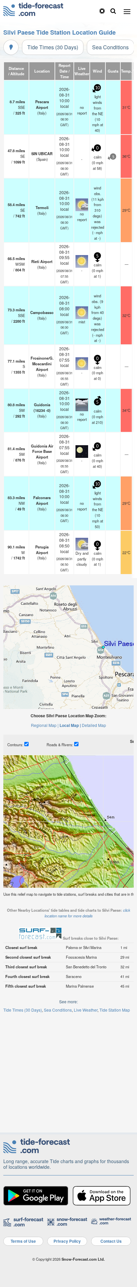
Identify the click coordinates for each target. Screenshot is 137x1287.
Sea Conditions (110, 47)
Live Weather (85, 1010)
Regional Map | (45, 725)
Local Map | (70, 725)
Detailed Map (94, 725)
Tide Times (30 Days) (52, 47)
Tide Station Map (114, 1010)
